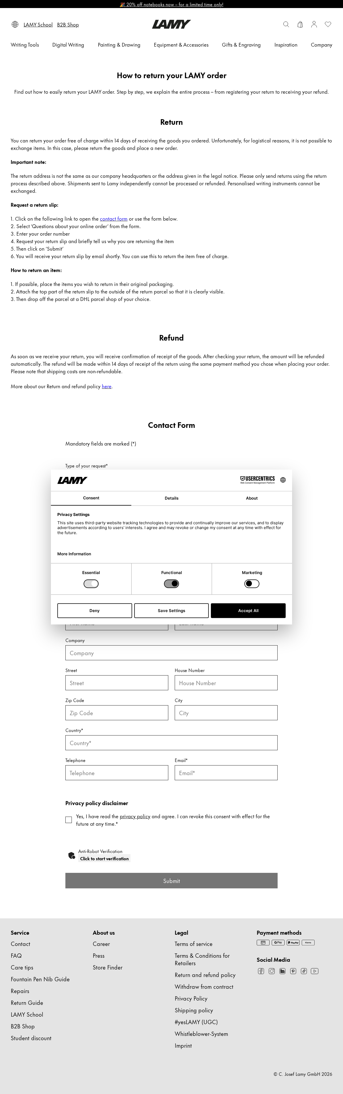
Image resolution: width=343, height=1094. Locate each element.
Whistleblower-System (201, 1033)
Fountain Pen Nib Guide (40, 978)
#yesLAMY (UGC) (196, 1021)
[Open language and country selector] (15, 24)
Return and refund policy (205, 974)
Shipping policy (194, 1009)
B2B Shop (23, 1025)
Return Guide (27, 1002)
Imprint (183, 1045)
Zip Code (74, 700)
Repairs (20, 990)
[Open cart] (300, 24)
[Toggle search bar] (286, 24)
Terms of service (193, 943)
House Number (190, 670)
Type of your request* (86, 465)
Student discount (31, 1037)
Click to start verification (104, 858)
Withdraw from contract (204, 986)
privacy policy (135, 816)
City (178, 700)
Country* (74, 730)
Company (75, 640)
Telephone (75, 760)
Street (71, 670)
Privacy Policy (191, 998)
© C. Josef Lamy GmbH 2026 (303, 1073)
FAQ (16, 955)
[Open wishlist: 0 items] (328, 24)
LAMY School (27, 1014)
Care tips (22, 967)
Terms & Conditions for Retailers (202, 959)
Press (99, 955)
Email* (181, 760)
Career (101, 943)
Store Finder (107, 967)
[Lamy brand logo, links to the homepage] (171, 24)
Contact (20, 943)
